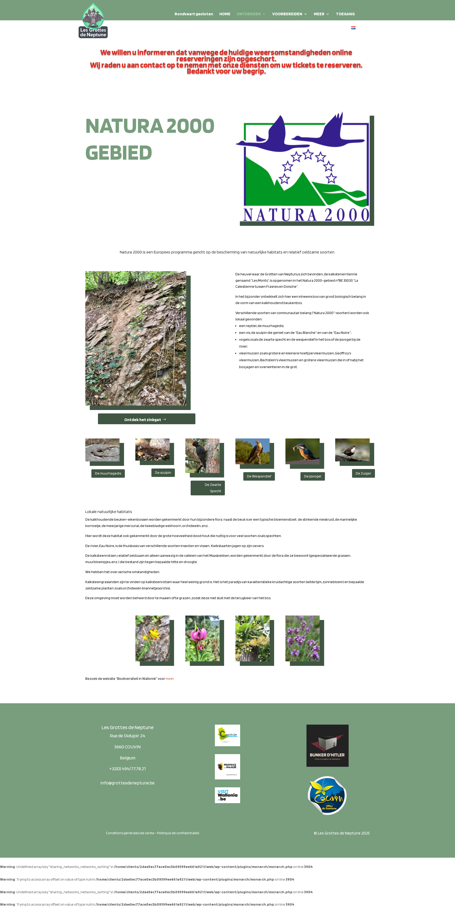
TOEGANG (345, 14)
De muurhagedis (108, 473)
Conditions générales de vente (130, 833)
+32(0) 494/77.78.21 (127, 768)
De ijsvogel (312, 476)
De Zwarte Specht (213, 487)
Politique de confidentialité (178, 833)
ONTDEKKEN (249, 14)
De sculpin (163, 472)
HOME (224, 14)
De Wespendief (259, 476)
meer (170, 678)
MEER (319, 14)
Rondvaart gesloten (194, 14)
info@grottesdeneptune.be (128, 782)
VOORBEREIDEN (287, 14)
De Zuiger (363, 473)
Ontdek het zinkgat (142, 419)
